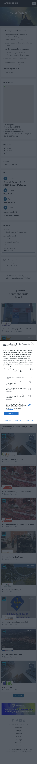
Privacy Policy (29, 420)
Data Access (18, 420)
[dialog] (18, 382)
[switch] (29, 382)
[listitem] (18, 378)
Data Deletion (8, 420)
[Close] (33, 344)
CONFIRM (11, 413)
